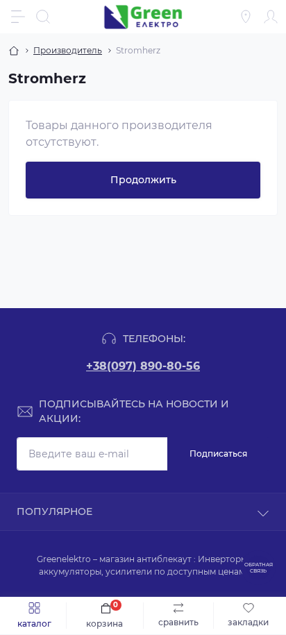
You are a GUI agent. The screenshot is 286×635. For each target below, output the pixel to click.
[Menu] (18, 17)
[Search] (43, 17)
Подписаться (218, 453)
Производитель (67, 50)
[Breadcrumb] (13, 50)
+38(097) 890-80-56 (143, 366)
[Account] (271, 17)
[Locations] (246, 17)
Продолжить (143, 179)
